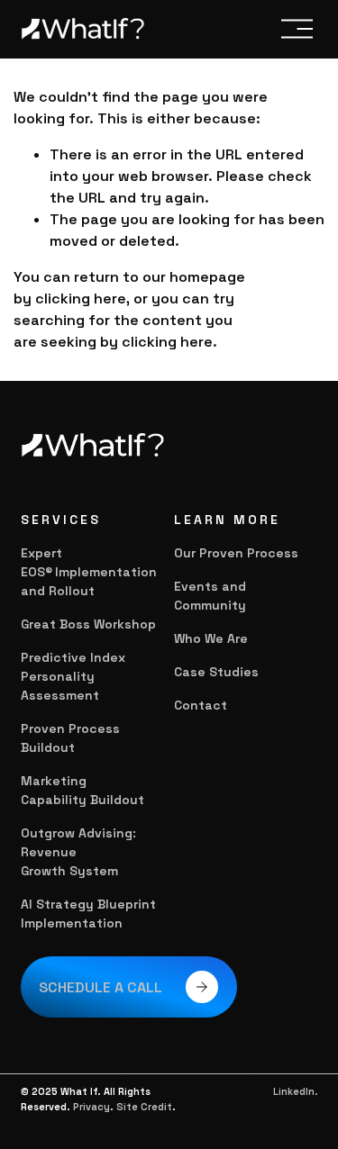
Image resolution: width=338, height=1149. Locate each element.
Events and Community (210, 595)
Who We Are (211, 638)
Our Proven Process (236, 553)
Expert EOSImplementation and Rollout (89, 572)
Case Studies (216, 672)
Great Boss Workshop (88, 624)
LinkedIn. (295, 1091)
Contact (200, 705)
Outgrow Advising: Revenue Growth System (78, 852)
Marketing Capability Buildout (82, 790)
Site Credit (144, 1106)
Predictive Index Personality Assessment (73, 676)
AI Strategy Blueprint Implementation (88, 913)
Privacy (91, 1106)
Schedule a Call (100, 987)
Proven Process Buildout (70, 737)
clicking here (80, 298)
